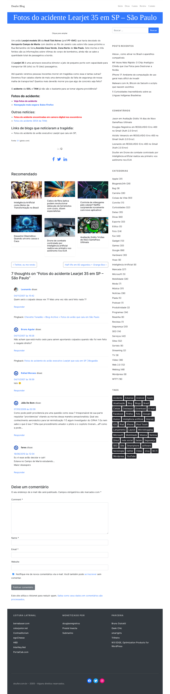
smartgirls (117, 633)
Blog (130, 403)
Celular (116, 408)
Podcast (116, 302)
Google (116, 250)
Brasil (146, 403)
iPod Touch (142, 424)
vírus (147, 451)
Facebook (118, 413)
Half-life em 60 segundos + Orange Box (85, 264)
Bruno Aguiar (28, 329)
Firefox (129, 413)
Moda (115, 283)
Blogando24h (119, 183)
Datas (115, 212)
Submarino (67, 633)
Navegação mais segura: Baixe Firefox (34, 104)
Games (115, 245)
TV (113, 355)
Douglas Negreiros (121, 127)
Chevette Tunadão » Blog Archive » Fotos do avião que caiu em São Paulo (61, 317)
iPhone (130, 424)
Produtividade (119, 307)
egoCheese (19, 637)
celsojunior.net (20, 628)
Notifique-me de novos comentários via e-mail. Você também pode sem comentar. (56, 576)
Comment (17, 499)
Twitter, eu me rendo (24, 264)
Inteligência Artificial (122, 264)
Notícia (153, 435)
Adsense (129, 398)
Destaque (128, 408)
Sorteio (116, 345)
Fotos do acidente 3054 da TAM (30, 120)
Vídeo (115, 360)
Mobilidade (117, 279)
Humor (116, 419)
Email (14, 549)
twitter (130, 451)
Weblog (116, 369)
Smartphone (133, 445)
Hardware (117, 255)
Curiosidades (118, 207)
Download (140, 408)
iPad (122, 424)
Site (122, 445)
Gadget (116, 240)
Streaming (117, 350)
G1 (18, 141)
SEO (114, 331)
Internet (150, 419)
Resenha (116, 317)
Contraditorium (21, 633)
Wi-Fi (155, 451)
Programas (117, 312)
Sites (114, 341)
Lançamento (119, 429)
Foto (114, 231)
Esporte (116, 221)
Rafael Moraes (28, 373)
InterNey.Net (19, 647)
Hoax (115, 259)
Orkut (116, 440)
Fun (114, 236)
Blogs (138, 403)
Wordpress (117, 374)
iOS (115, 424)
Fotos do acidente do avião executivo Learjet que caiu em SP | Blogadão (61, 360)
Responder (19, 306)
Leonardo (26, 289)
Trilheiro (116, 637)
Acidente (117, 398)
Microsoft (117, 274)
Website (15, 561)
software (146, 445)
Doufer (115, 152)
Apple (115, 178)
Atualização (119, 403)
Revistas (116, 321)
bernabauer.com (21, 623)
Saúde (138, 440)
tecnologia (118, 451)
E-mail (151, 408)
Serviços (116, 336)
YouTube (131, 456)
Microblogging (145, 429)
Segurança (117, 326)
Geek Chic (117, 628)
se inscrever (90, 574)
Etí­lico (115, 226)
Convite (116, 202)
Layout (131, 429)
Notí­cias (116, 293)
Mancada (116, 269)
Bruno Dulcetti (119, 623)
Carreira (116, 193)
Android (140, 398)
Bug (114, 188)
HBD (15, 642)
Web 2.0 (116, 364)
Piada (115, 298)
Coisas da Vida (119, 198)
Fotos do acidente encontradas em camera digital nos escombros (48, 117)
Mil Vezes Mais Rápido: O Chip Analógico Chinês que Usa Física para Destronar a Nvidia (133, 66)
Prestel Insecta (69, 628)
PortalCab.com (20, 652)
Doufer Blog (18, 6)
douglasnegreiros (71, 623)
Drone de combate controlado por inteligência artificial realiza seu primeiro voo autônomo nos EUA (135, 156)
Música (115, 288)
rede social (127, 440)
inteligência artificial (133, 419)
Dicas (115, 217)
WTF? (115, 379)
